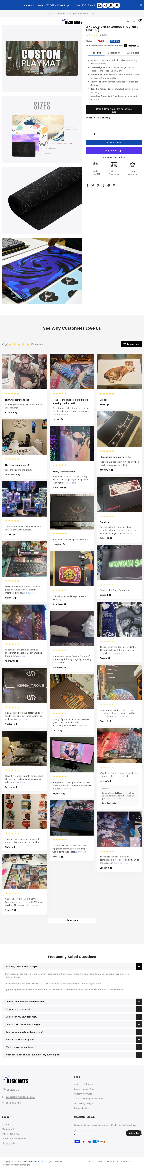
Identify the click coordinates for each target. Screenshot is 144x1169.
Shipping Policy (9, 1143)
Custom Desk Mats (83, 1084)
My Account (8, 1129)
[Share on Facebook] (87, 185)
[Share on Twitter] (92, 185)
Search (90, 1161)
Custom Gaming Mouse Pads (88, 1098)
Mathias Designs (22, 1164)
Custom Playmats (83, 1093)
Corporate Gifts (81, 1108)
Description (114, 52)
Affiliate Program (10, 1133)
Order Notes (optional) (98, 117)
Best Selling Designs (83, 1103)
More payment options (114, 157)
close (3, 5)
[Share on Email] (114, 185)
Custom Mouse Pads (84, 1089)
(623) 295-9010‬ (58, 13)
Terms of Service (105, 1161)
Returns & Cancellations (14, 1138)
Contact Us (7, 1124)
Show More (66, 415)
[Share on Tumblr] (103, 185)
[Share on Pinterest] (98, 185)
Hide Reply (106, 788)
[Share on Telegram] (108, 185)
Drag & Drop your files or (114, 108)
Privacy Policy (123, 1161)
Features (96, 52)
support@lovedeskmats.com (82, 13)
